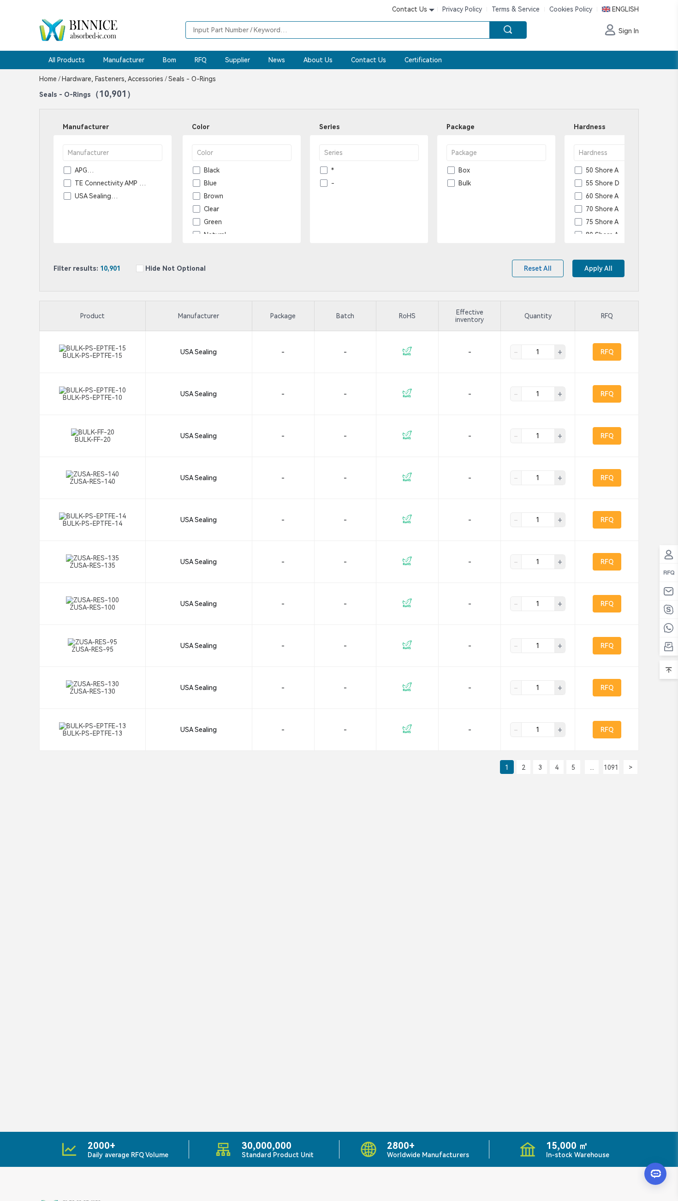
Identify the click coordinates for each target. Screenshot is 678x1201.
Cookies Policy (570, 9)
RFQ (201, 60)
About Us (318, 60)
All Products (66, 60)
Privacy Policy (462, 9)
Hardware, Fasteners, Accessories (114, 79)
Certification (423, 60)
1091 (611, 767)
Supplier (237, 60)
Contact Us (368, 60)
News (276, 60)
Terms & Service (516, 9)
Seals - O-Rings (191, 79)
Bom (169, 60)
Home (49, 79)
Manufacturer (123, 60)
